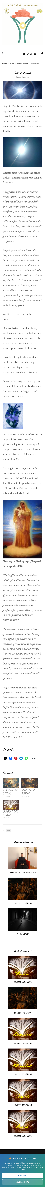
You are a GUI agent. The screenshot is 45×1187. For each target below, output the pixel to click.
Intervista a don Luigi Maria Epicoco (22, 872)
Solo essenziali (22, 1182)
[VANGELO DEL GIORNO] (11, 783)
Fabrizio (19, 77)
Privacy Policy (32, 1167)
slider (8, 830)
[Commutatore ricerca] (42, 53)
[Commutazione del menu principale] (3, 53)
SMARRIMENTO (22, 934)
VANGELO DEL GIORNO (10, 791)
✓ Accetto (22, 1175)
